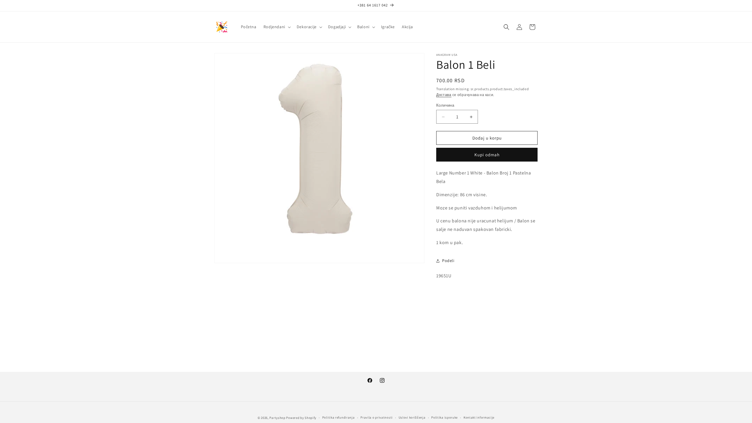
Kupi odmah (487, 154)
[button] (276, 27)
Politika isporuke (444, 417)
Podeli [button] (448, 260)
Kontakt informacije (479, 417)
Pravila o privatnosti (376, 417)
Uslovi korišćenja (412, 417)
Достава (443, 95)
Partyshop (277, 418)
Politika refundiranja (338, 417)
